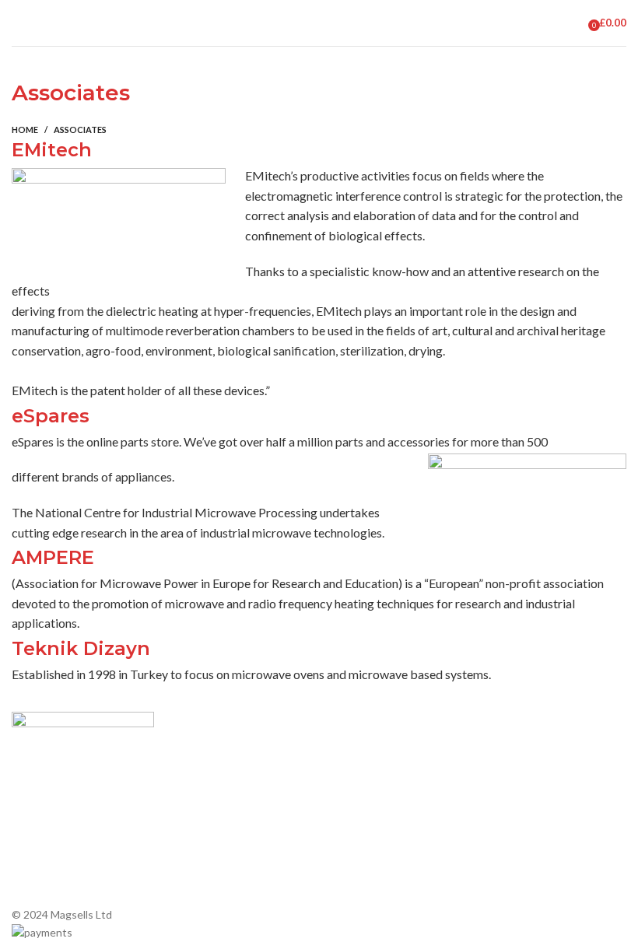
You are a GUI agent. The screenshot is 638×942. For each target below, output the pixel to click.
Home (25, 129)
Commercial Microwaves (385, 845)
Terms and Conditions (223, 857)
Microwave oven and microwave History (376, 785)
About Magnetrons (373, 818)
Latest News (201, 831)
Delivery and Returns (221, 884)
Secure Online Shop (218, 804)
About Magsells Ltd (217, 751)
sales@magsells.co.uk (566, 786)
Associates (197, 778)
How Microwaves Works (385, 751)
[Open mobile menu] (18, 23)
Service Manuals (366, 872)
